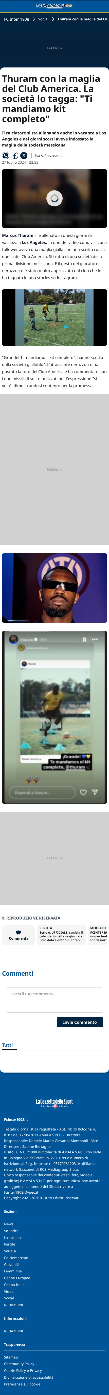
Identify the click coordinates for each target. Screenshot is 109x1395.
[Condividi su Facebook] (14, 155)
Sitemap (11, 1357)
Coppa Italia (14, 1284)
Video (8, 1291)
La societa (12, 1237)
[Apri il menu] (7, 6)
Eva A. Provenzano (49, 155)
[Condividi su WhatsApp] (5, 155)
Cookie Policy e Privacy (23, 1370)
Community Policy (19, 1363)
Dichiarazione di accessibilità (28, 1377)
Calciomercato (16, 1257)
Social (43, 19)
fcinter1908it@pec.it (21, 1192)
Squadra (11, 1230)
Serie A (10, 1251)
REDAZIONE (14, 1304)
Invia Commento (80, 1022)
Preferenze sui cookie (22, 1384)
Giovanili (11, 1264)
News (8, 1224)
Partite (9, 1244)
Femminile (13, 1271)
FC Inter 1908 (16, 19)
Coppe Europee (17, 1277)
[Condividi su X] (23, 155)
